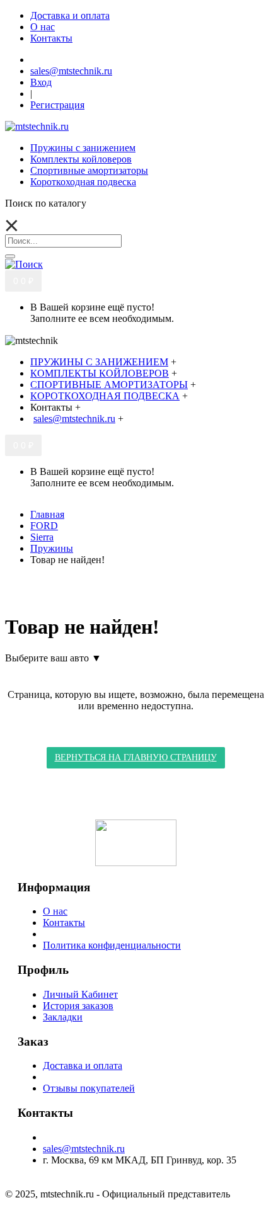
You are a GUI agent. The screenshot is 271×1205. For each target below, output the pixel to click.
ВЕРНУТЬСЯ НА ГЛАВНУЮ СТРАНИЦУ (136, 757)
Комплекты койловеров (81, 159)
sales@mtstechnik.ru (84, 1148)
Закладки (63, 1017)
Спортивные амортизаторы (89, 170)
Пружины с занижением (83, 147)
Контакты (64, 922)
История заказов (78, 1005)
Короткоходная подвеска (83, 181)
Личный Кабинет (80, 994)
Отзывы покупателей (89, 1088)
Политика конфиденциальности (112, 945)
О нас (55, 911)
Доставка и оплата (82, 1065)
